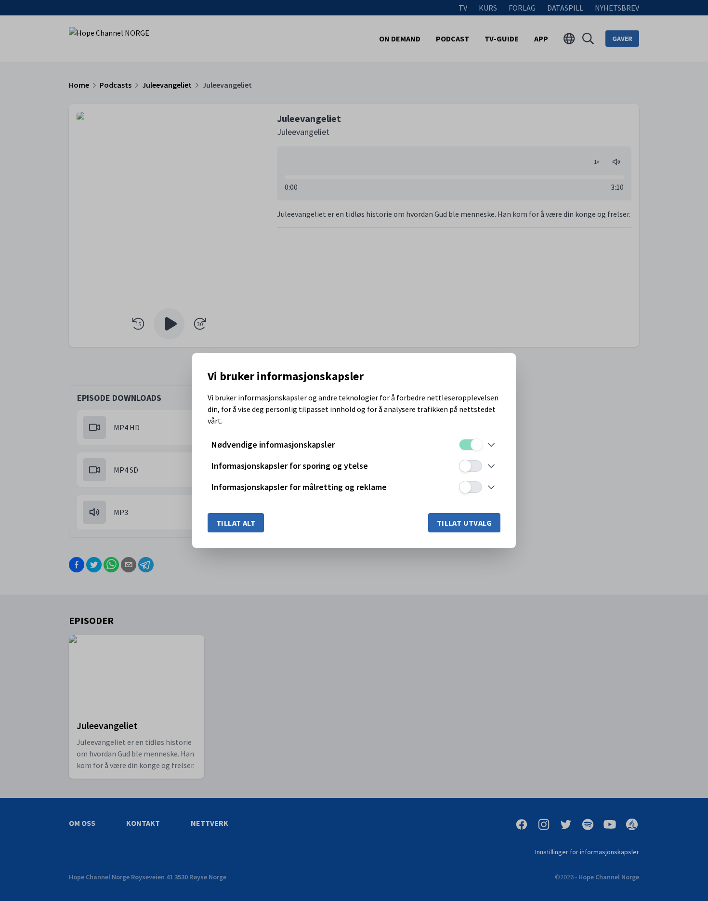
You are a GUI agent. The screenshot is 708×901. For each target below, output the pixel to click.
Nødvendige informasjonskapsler (273, 444)
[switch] (470, 444)
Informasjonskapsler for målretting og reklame (299, 486)
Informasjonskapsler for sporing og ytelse (289, 465)
